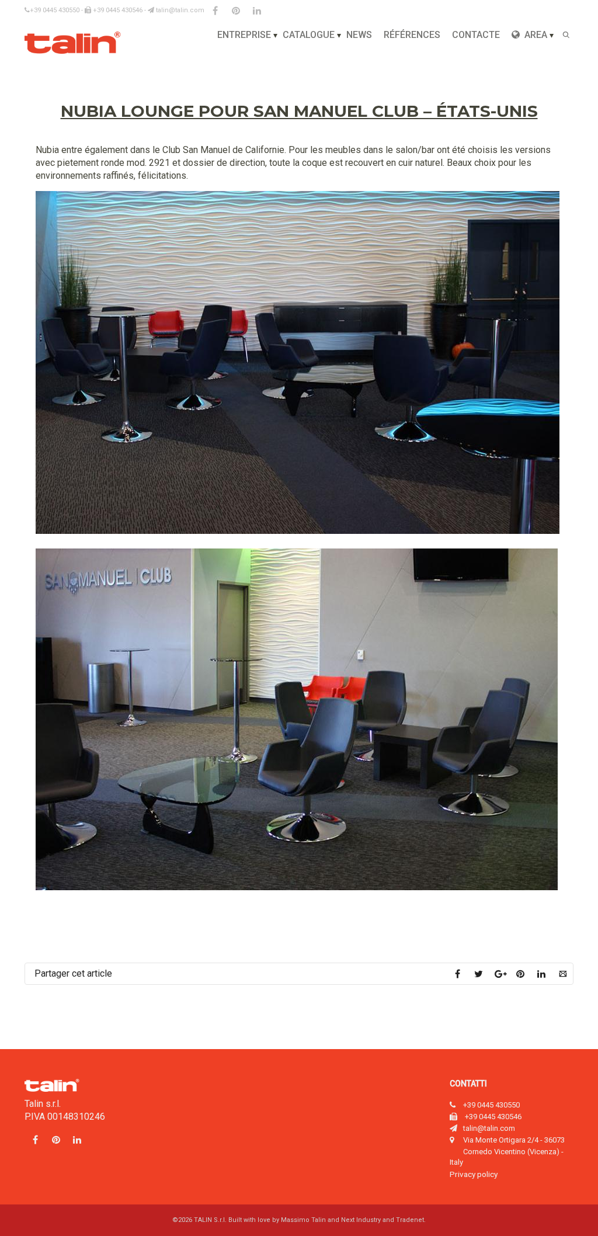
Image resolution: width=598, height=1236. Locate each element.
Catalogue (309, 34)
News (359, 34)
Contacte (476, 34)
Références (412, 34)
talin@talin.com (179, 10)
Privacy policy (474, 1174)
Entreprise (244, 34)
